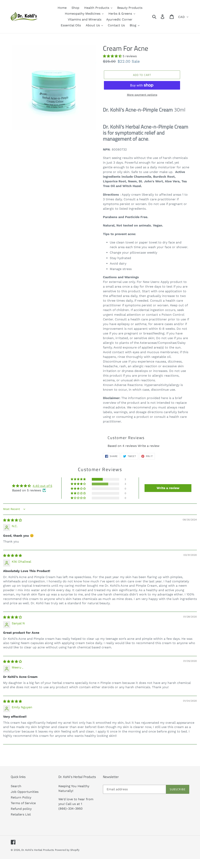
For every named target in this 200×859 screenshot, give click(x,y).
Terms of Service (23, 803)
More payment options (142, 94)
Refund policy (21, 809)
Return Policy (21, 797)
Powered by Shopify (67, 849)
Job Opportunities (24, 792)
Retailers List (21, 814)
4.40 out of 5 (42, 486)
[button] (113, 56)
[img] (12, 520)
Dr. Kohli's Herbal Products (37, 849)
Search (16, 786)
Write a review (148, 446)
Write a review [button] (168, 488)
